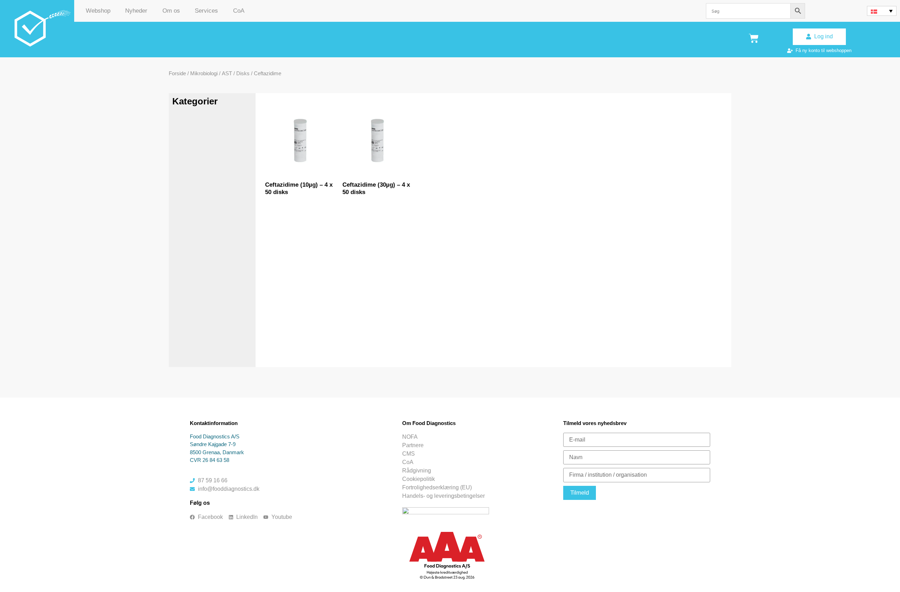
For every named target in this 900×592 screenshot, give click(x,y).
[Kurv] (754, 38)
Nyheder (136, 10)
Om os (171, 10)
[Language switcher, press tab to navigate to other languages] (881, 11)
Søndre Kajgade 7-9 (213, 444)
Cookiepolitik (418, 479)
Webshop (98, 10)
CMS (408, 454)
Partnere (413, 445)
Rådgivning (416, 471)
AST (227, 73)
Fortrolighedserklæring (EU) (437, 487)
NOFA (410, 437)
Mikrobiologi (204, 73)
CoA (238, 10)
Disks (243, 73)
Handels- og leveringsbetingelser (443, 496)
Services (206, 10)
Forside (177, 73)
